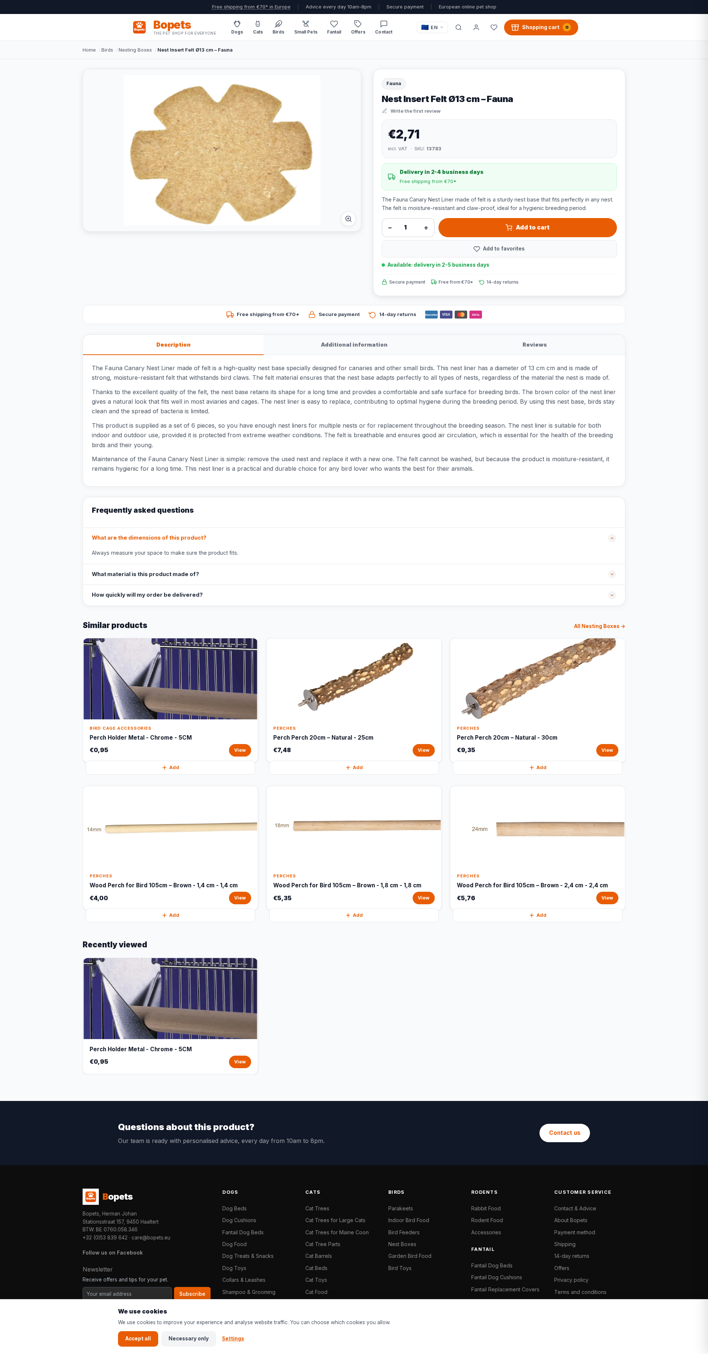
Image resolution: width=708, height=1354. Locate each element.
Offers (561, 1268)
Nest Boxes (402, 1244)
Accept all (138, 1338)
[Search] (458, 27)
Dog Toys (234, 1268)
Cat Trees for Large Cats (335, 1220)
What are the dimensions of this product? (149, 537)
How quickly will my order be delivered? (147, 595)
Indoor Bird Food (408, 1220)
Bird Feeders (404, 1232)
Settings (233, 1338)
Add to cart (532, 227)
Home (89, 50)
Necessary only (189, 1338)
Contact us (564, 1132)
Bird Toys (400, 1268)
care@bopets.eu (151, 1238)
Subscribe (192, 1294)
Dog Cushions (239, 1220)
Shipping (565, 1244)
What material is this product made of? (145, 574)
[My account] (476, 27)
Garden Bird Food (409, 1256)
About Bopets (570, 1220)
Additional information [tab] (354, 344)
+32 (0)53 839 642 (105, 1238)
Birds (107, 50)
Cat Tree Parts (322, 1244)
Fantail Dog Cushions (496, 1277)
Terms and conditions (580, 1292)
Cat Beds (316, 1268)
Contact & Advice (575, 1208)
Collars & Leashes (244, 1280)
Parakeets (400, 1208)
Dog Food (234, 1244)
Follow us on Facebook (113, 1252)
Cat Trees (317, 1208)
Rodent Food (487, 1220)
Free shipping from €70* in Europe (251, 7)
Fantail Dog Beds (243, 1232)
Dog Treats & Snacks (248, 1256)
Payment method (574, 1232)
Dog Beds (234, 1208)
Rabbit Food (486, 1208)
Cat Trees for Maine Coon (337, 1232)
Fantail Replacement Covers (505, 1289)
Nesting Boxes (135, 50)
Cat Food (316, 1292)
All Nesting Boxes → (599, 626)
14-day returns (571, 1256)
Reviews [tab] (535, 344)
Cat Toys (316, 1280)
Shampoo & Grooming (248, 1292)
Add (174, 767)
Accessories (486, 1232)
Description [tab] (173, 344)
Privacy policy (571, 1280)
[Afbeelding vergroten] (348, 218)
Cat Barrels (318, 1256)
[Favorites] (493, 27)
